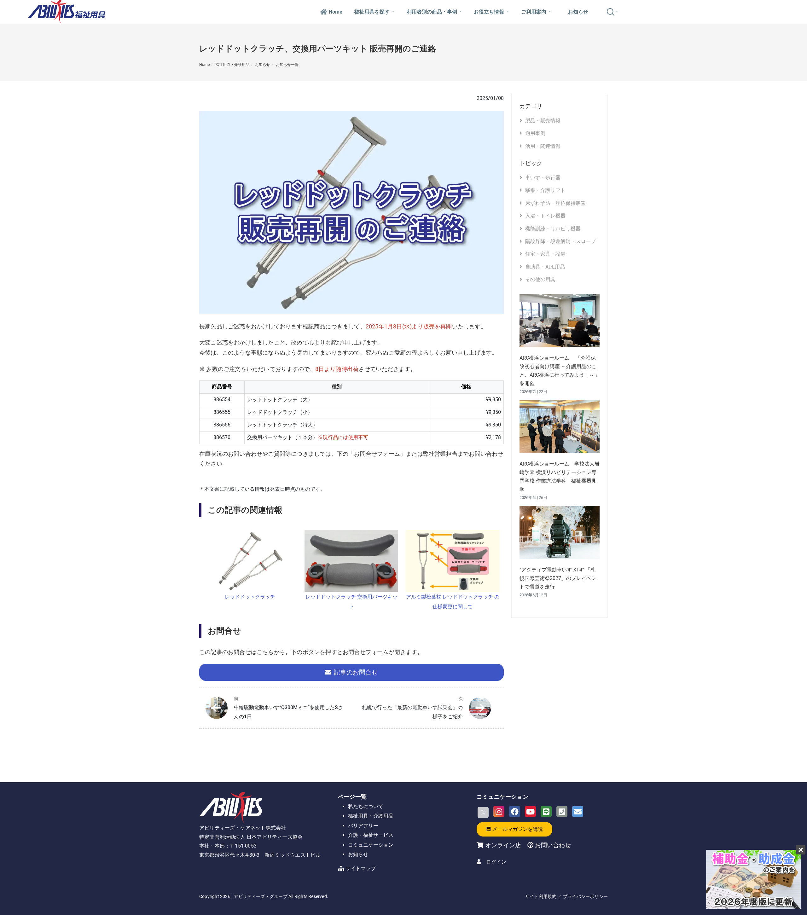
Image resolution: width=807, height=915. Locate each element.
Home (335, 12)
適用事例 (535, 133)
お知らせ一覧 (287, 64)
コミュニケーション (370, 845)
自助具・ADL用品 (545, 267)
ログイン (496, 862)
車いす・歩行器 (542, 178)
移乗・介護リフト (545, 190)
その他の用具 (540, 279)
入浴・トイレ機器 (545, 216)
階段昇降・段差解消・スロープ (560, 241)
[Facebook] (514, 811)
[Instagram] (498, 811)
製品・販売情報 (542, 121)
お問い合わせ (552, 845)
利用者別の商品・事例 (432, 12)
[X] (483, 812)
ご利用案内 (533, 12)
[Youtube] (530, 811)
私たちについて (365, 806)
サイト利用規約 (540, 896)
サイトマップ (360, 869)
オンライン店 (503, 845)
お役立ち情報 (489, 12)
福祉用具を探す (372, 12)
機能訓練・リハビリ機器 (553, 229)
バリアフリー (363, 826)
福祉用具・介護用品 (232, 64)
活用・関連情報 (542, 146)
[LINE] (546, 811)
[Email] (577, 811)
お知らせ (578, 12)
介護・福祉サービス (370, 835)
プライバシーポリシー (585, 896)
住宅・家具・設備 (545, 254)
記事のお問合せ (356, 672)
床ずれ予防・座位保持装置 (555, 203)
